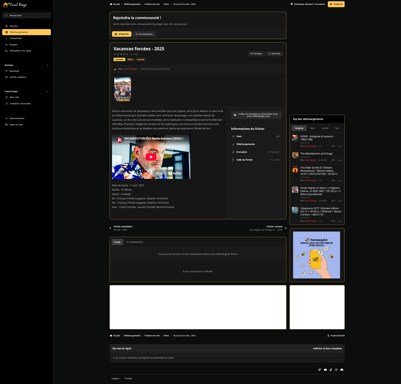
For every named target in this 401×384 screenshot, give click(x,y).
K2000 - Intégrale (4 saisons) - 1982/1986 (317, 138)
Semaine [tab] (299, 128)
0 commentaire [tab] (135, 241)
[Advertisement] (198, 307)
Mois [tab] (312, 128)
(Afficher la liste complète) (327, 348)
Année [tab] (325, 128)
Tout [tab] (337, 128)
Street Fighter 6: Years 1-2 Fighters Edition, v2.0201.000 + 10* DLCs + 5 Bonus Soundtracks (320, 191)
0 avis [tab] (117, 241)
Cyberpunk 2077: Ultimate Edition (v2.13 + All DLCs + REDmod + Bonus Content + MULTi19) (320, 211)
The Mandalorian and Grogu (316, 153)
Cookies (128, 378)
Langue (115, 378)
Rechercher (16, 15)
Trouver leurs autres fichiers (155, 68)
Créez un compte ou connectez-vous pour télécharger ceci (258, 115)
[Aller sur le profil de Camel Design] (115, 69)
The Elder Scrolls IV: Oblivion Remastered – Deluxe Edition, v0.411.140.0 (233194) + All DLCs (318, 171)
